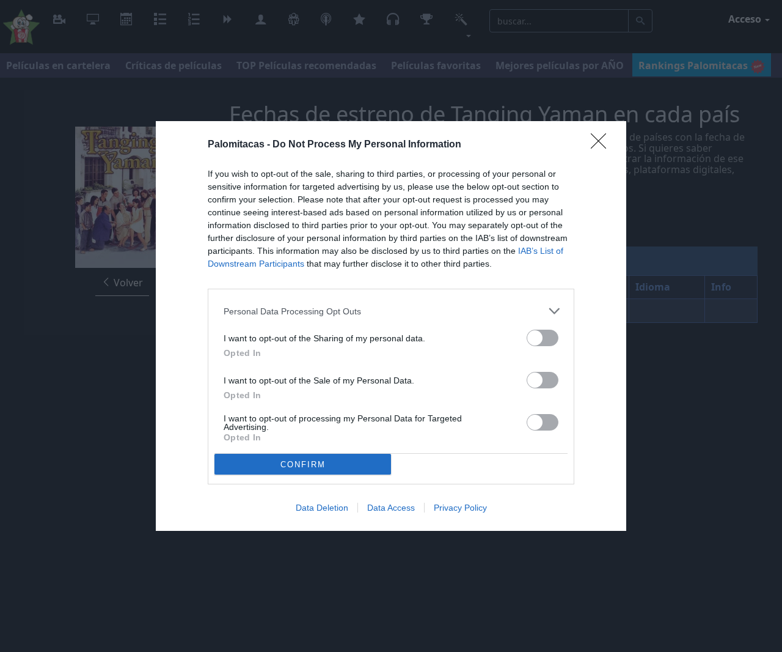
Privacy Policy (460, 508)
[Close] (602, 145)
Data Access (391, 508)
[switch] (542, 338)
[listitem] (391, 311)
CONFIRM (303, 464)
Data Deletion (322, 508)
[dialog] (391, 326)
